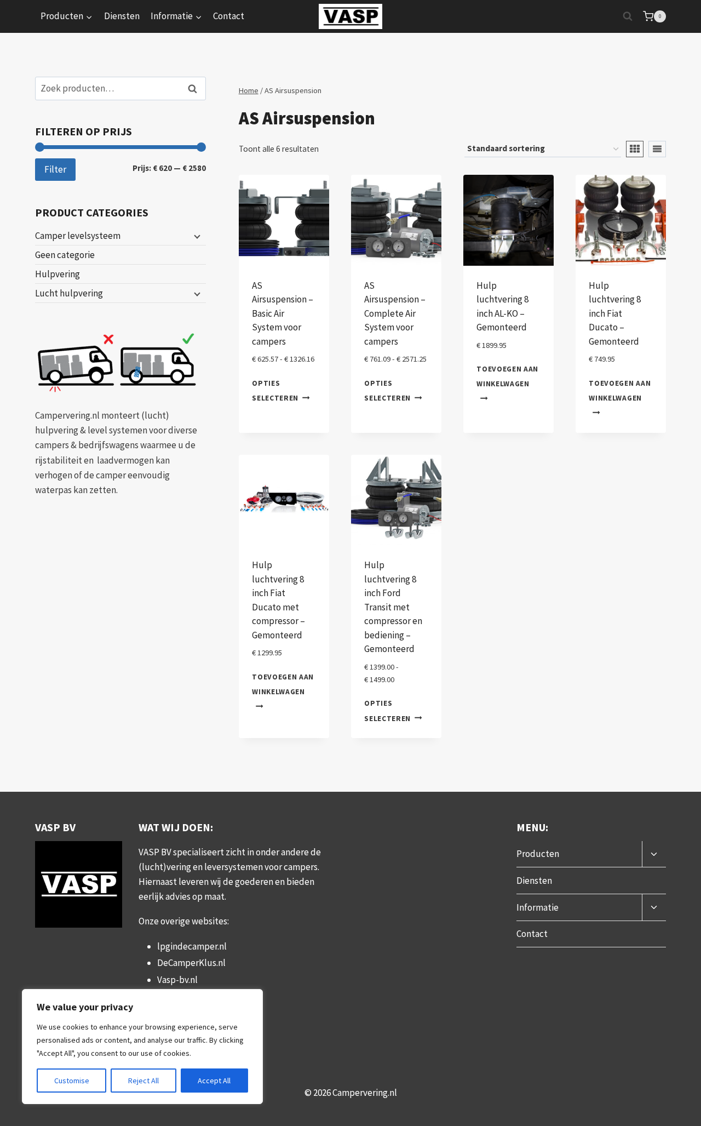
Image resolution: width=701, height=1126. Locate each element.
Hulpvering (57, 274)
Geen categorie (65, 255)
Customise (71, 1080)
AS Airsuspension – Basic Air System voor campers (282, 313)
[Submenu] (196, 236)
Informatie (537, 907)
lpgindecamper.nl (192, 946)
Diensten (122, 16)
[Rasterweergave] (634, 149)
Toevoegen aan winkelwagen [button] (507, 376)
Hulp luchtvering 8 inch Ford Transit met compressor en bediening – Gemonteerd (393, 607)
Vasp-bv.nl (177, 980)
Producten (537, 854)
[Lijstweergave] (657, 149)
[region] (142, 1046)
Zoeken (195, 88)
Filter (55, 169)
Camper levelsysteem (77, 236)
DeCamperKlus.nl (191, 963)
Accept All (214, 1080)
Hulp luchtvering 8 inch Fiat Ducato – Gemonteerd (615, 313)
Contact (228, 16)
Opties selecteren (275, 390)
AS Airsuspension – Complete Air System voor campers (395, 313)
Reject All (143, 1080)
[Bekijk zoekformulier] (627, 16)
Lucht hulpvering (69, 293)
